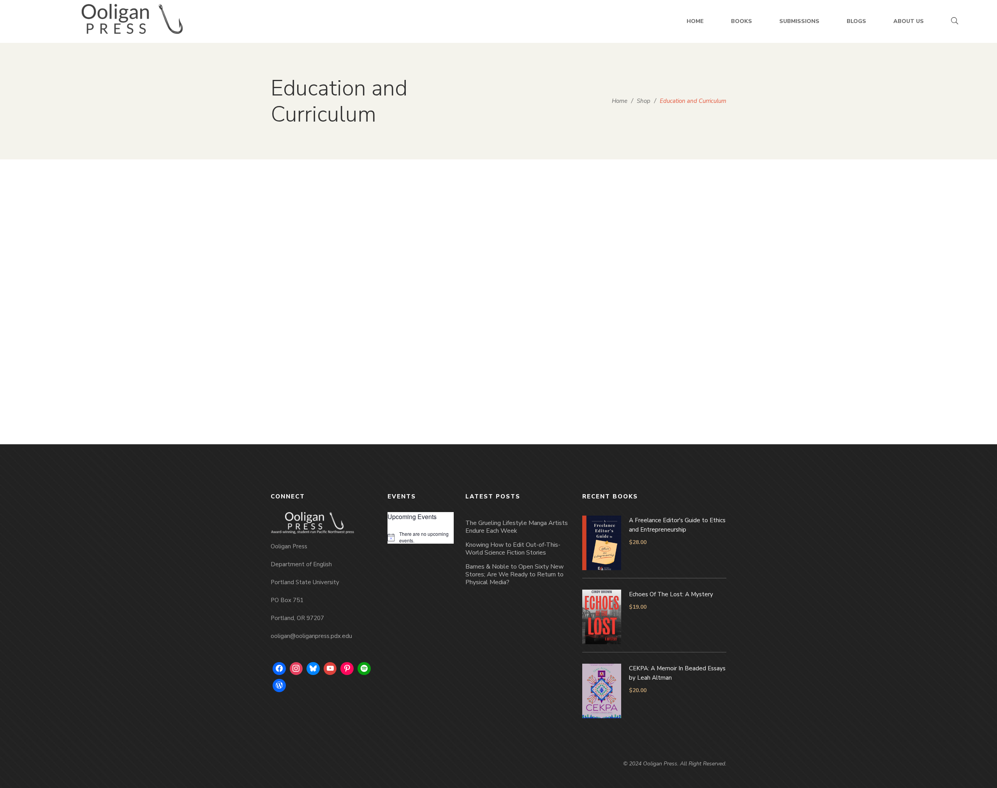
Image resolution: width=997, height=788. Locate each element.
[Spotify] (364, 668)
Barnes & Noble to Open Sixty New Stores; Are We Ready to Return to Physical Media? (514, 574)
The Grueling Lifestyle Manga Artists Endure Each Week (516, 527)
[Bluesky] (313, 668)
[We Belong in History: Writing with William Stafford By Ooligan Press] (323, 262)
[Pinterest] (347, 668)
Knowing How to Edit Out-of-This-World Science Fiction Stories (512, 549)
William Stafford (327, 402)
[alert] (421, 537)
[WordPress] (279, 685)
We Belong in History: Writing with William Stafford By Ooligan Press (323, 380)
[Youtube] (330, 668)
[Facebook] (279, 668)
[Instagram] (296, 668)
